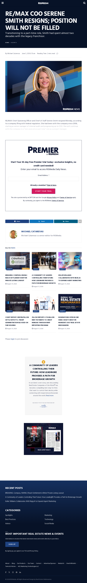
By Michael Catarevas (12, 53)
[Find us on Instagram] (13, 572)
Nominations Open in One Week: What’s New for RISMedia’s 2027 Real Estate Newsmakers (69, 321)
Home (7, 42)
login (13, 339)
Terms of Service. (58, 201)
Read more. (50, 395)
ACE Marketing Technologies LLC (28, 566)
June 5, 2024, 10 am (28, 53)
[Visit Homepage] (43, 3)
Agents (14, 42)
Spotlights (9, 515)
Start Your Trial (43, 191)
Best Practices (10, 519)
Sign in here (51, 185)
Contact (38, 563)
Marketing (48, 515)
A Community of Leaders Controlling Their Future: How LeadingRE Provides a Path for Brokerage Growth (44, 279)
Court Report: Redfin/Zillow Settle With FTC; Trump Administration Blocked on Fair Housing (17, 321)
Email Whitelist (71, 563)
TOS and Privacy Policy (31, 551)
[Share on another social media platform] (80, 221)
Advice (7, 523)
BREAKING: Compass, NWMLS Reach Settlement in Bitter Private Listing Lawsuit (16, 278)
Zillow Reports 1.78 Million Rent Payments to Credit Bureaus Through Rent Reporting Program (43, 321)
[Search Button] (84, 3)
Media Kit (61, 563)
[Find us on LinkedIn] (20, 572)
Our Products (21, 563)
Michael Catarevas (32, 231)
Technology (49, 519)
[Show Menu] (3, 3)
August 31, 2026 (12, 284)
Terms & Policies (10, 566)
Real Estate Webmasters (43, 579)
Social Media (49, 523)
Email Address (43, 175)
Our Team (31, 563)
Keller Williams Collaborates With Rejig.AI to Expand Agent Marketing (69, 278)
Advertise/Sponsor (50, 563)
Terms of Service (66, 197)
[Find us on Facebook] (5, 572)
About (7, 563)
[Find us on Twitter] (9, 572)
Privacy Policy (52, 197)
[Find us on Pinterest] (16, 572)
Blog (13, 563)
